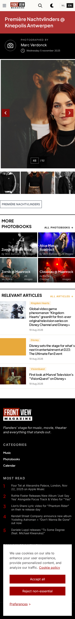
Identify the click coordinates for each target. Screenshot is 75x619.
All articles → (61, 296)
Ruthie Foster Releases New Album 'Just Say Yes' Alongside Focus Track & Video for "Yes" (41, 497)
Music (7, 452)
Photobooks (11, 459)
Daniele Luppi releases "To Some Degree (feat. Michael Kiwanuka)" (38, 531)
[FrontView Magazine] (17, 414)
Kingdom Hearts (40, 303)
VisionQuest (38, 368)
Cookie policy (49, 568)
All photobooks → (58, 227)
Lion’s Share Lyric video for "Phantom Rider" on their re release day (40, 507)
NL (63, 5)
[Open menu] (4, 5)
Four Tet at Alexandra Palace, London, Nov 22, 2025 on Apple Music (39, 487)
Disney (35, 340)
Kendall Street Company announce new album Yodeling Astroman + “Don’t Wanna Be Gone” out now (41, 519)
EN (70, 5)
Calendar (9, 465)
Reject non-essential (37, 591)
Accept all (37, 579)
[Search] (40, 5)
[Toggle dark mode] (52, 5)
